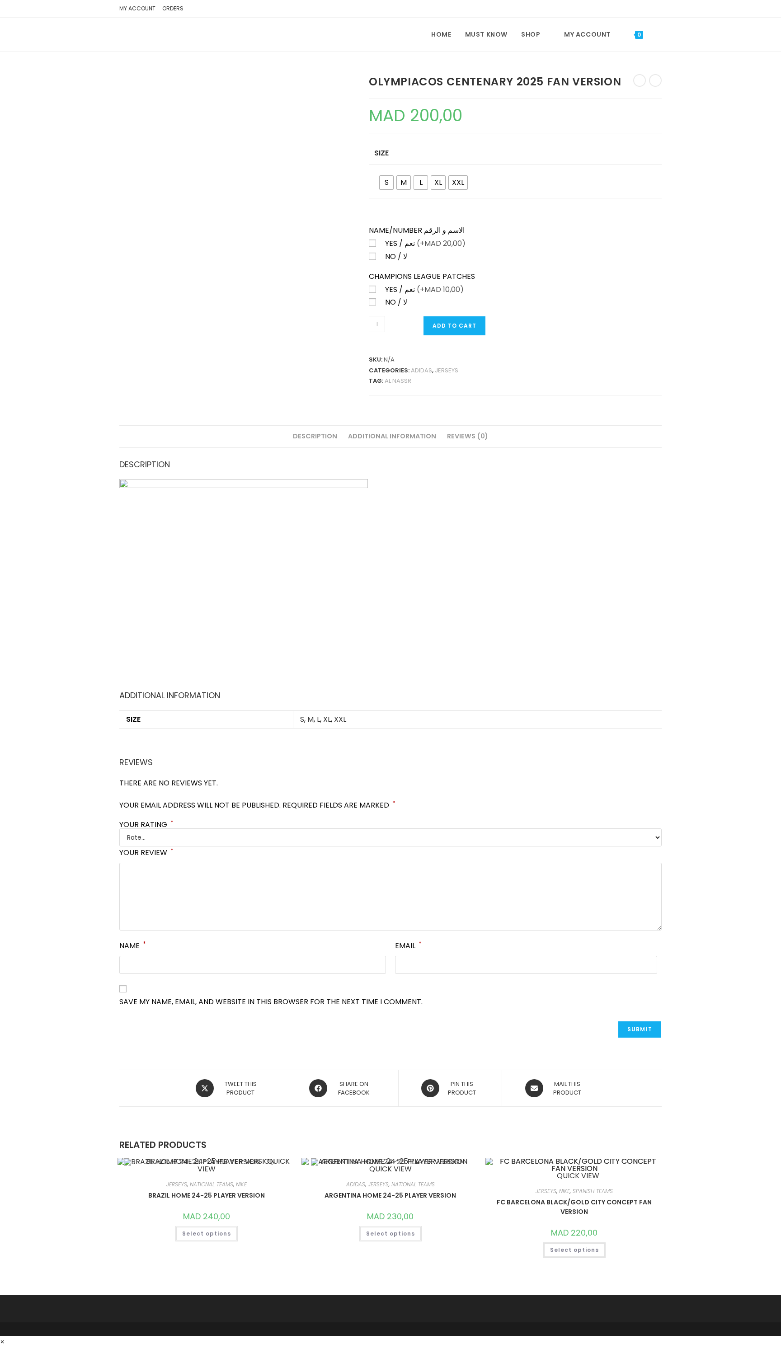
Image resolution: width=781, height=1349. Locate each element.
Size (381, 153)
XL (327, 719)
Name (132, 945)
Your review (146, 852)
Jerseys (446, 370)
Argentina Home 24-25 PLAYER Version (390, 1195)
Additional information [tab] (392, 436)
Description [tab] (315, 436)
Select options (206, 1233)
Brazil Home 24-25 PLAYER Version (206, 1195)
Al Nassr (398, 380)
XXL (340, 719)
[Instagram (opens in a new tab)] (656, 10)
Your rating (146, 824)
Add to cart (454, 325)
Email (408, 945)
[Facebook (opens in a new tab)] (642, 10)
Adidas (421, 370)
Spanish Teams (593, 1191)
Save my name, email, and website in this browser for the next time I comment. (271, 1001)
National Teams (211, 1184)
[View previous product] (639, 80)
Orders (172, 8)
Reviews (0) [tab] (467, 436)
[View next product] (655, 80)
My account (137, 8)
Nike (241, 1184)
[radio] (386, 182)
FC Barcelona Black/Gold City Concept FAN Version (574, 1207)
